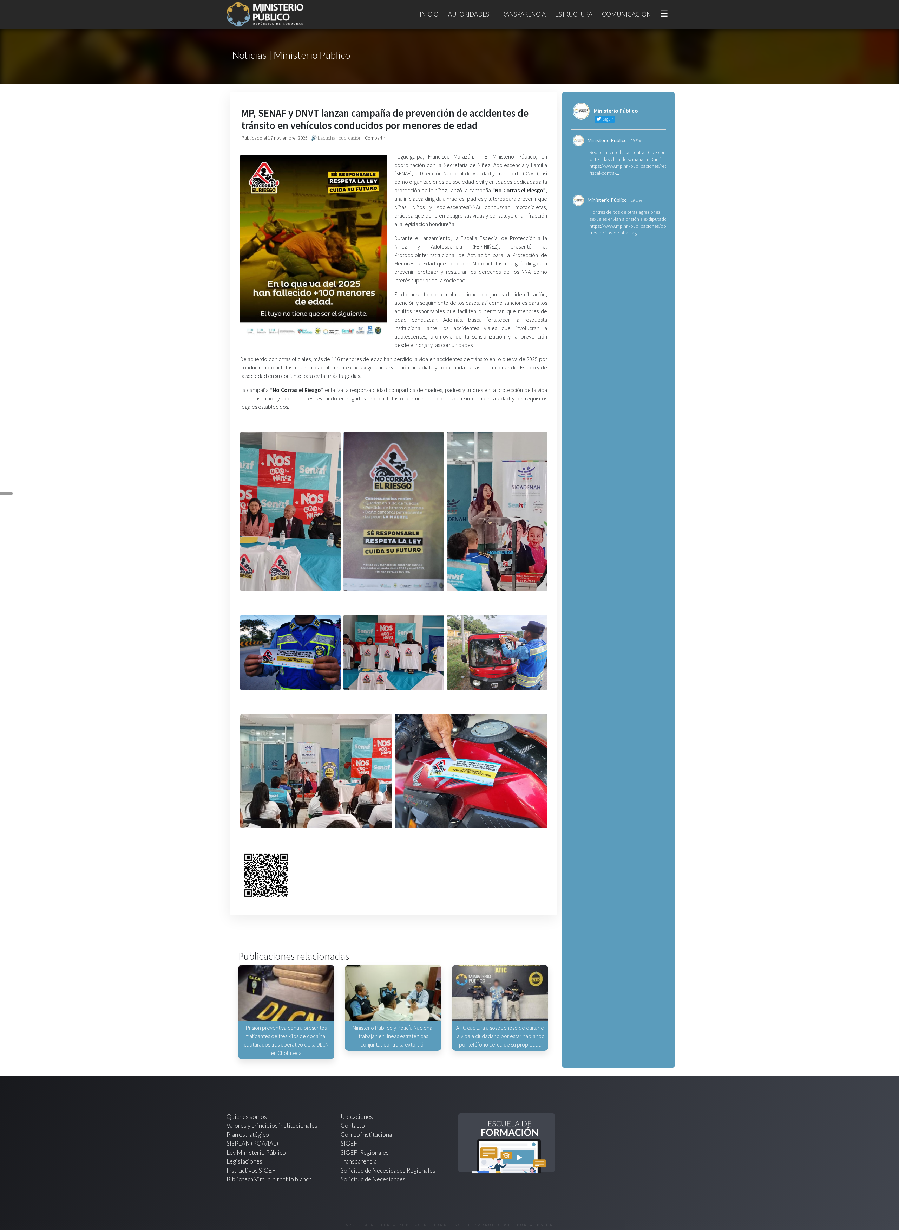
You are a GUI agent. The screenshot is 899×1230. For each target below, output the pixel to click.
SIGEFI (350, 1143)
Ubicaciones (357, 1116)
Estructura (573, 14)
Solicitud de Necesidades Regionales (388, 1170)
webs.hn (542, 1225)
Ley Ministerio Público (256, 1152)
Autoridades (468, 14)
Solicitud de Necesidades (373, 1179)
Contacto (353, 1125)
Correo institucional (367, 1134)
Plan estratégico (248, 1134)
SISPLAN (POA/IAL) (252, 1143)
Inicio (429, 14)
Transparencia (522, 14)
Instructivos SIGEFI (252, 1170)
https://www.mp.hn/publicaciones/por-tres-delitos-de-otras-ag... (629, 229)
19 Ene (636, 140)
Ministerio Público (607, 140)
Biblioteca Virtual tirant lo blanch (269, 1179)
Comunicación (626, 14)
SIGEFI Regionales (365, 1152)
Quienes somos (247, 1116)
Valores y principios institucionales (272, 1125)
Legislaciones (244, 1161)
